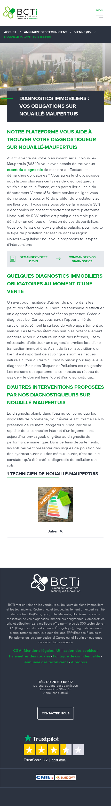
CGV (17, 650)
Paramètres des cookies (29, 656)
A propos (79, 662)
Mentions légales (39, 650)
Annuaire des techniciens (46, 662)
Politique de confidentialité (76, 656)
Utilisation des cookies (76, 650)
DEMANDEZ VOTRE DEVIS (33, 259)
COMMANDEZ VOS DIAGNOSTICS (82, 259)
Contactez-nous (55, 713)
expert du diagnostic (25, 169)
